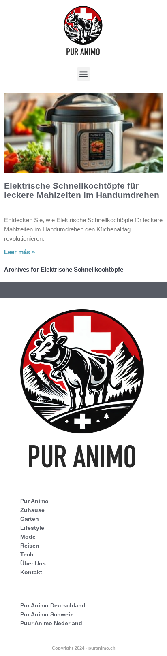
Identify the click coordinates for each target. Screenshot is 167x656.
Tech (27, 554)
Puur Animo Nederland (51, 623)
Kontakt (31, 572)
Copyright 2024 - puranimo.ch (84, 647)
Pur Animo (34, 501)
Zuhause (32, 510)
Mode (28, 536)
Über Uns (33, 563)
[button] (83, 74)
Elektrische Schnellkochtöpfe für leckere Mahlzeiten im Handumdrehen (81, 190)
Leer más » (19, 251)
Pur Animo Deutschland (53, 605)
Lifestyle (32, 527)
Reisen (29, 545)
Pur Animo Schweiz (46, 614)
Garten (29, 519)
